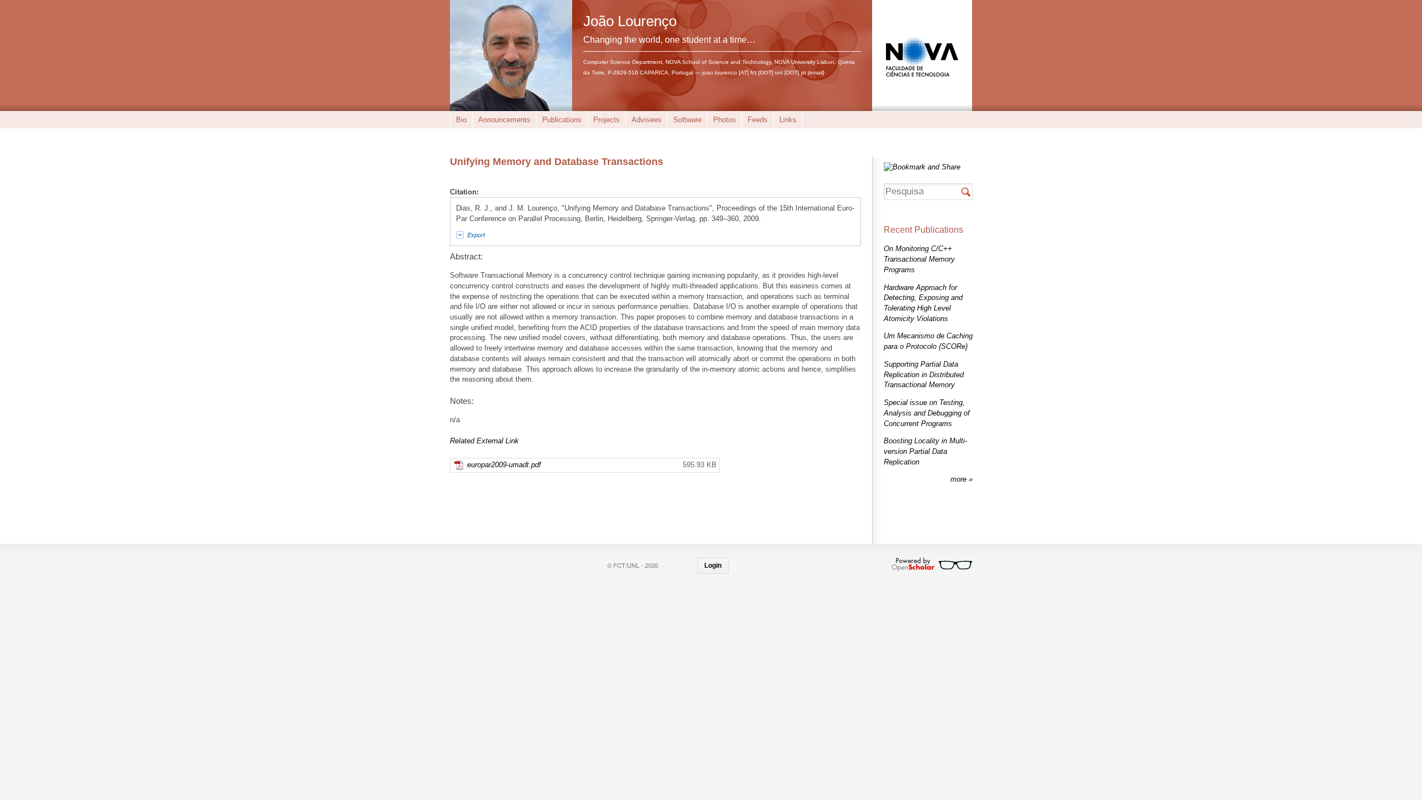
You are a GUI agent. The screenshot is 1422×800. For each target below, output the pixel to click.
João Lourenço (630, 21)
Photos (724, 120)
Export (476, 235)
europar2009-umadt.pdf (504, 465)
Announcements (504, 120)
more (959, 479)
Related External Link (484, 441)
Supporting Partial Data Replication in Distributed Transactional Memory (924, 374)
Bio (461, 120)
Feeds (758, 120)
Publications (562, 120)
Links (788, 120)
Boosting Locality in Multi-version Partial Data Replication (925, 451)
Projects (606, 120)
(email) (816, 72)
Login (713, 565)
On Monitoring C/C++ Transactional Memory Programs (919, 258)
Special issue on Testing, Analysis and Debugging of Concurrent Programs (927, 412)
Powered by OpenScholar (932, 564)
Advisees (647, 120)
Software (687, 120)
